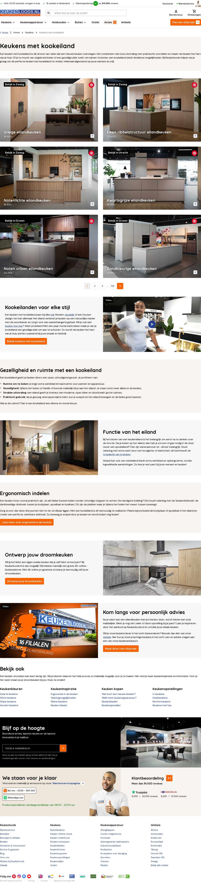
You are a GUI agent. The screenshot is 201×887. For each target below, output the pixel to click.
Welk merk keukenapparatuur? (119, 697)
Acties (108, 22)
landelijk (69, 314)
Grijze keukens (8, 701)
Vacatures (167, 3)
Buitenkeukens (57, 830)
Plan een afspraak (183, 22)
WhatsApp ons (15, 797)
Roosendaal (157, 841)
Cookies (44, 880)
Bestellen (4, 833)
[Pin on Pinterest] (91, 85)
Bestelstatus (176, 14)
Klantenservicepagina (66, 783)
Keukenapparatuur (31, 22)
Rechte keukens (162, 701)
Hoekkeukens (160, 697)
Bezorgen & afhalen (10, 837)
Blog (2, 853)
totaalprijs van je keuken (116, 454)
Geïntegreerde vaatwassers (114, 841)
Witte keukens (8, 697)
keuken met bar (14, 326)
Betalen (4, 841)
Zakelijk (3, 865)
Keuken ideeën (59, 705)
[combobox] (85, 13)
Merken (104, 865)
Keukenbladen (110, 701)
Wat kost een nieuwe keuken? (119, 694)
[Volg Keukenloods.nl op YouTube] (29, 876)
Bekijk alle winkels (159, 865)
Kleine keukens (59, 701)
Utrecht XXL (157, 853)
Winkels (126, 22)
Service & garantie (9, 849)
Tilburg (154, 849)
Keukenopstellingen (60, 857)
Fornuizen (105, 837)
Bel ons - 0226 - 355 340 (21, 790)
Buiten (79, 22)
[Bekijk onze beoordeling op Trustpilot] (146, 792)
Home (17, 32)
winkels (107, 637)
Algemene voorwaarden (64, 880)
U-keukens (159, 694)
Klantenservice (186, 3)
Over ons (4, 857)
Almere (154, 830)
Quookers (105, 857)
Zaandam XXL (158, 857)
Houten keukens (9, 705)
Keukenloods (8, 825)
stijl (52, 314)
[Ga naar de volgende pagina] (120, 286)
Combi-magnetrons (110, 833)
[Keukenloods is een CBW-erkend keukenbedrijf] (124, 876)
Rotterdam (156, 845)
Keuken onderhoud (60, 837)
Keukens (6, 22)
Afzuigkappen (107, 830)
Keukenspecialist (111, 705)
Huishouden (59, 22)
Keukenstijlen (56, 861)
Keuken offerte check (61, 833)
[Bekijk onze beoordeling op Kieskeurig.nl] (175, 792)
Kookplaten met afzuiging (113, 853)
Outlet (95, 22)
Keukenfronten (57, 849)
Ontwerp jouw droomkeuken (24, 581)
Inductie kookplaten (110, 845)
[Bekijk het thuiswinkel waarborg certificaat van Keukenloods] (107, 876)
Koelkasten (106, 849)
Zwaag (154, 861)
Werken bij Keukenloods (12, 861)
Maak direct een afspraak (121, 648)
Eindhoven (156, 837)
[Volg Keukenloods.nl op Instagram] (19, 876)
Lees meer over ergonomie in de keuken (27, 522)
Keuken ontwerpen (59, 841)
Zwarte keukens (9, 694)
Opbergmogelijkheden (63, 697)
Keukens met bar (162, 705)
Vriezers (104, 861)
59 (112, 286)
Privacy (31, 880)
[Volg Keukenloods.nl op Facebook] (24, 876)
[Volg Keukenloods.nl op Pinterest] (14, 876)
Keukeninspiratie (58, 853)
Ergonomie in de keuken (64, 694)
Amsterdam (157, 833)
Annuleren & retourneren (12, 845)
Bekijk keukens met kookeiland (26, 341)
